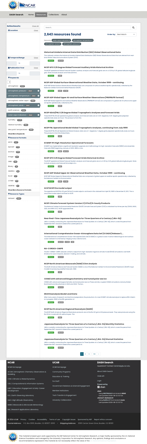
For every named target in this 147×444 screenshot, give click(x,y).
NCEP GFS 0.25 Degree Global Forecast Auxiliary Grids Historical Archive (78, 67)
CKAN (101, 387)
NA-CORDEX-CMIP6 (53, 248)
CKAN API (100, 376)
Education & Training (60, 376)
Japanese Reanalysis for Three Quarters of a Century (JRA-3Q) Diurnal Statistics (83, 339)
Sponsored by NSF (85, 419)
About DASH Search (105, 371)
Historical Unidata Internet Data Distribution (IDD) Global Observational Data (82, 52)
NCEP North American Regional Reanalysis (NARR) (68, 309)
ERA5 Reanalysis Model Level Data (60, 294)
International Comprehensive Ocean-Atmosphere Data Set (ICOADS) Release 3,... (83, 233)
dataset (50, 60)
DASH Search (16, 14)
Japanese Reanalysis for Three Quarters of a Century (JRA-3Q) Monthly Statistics (84, 324)
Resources (41, 14)
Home (31, 14)
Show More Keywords (16, 134)
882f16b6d (107, 393)
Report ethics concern (103, 419)
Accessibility (42, 419)
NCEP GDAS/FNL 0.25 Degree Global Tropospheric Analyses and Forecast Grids (81, 112)
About (64, 14)
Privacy (23, 419)
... (91, 353)
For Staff (55, 381)
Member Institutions (60, 390)
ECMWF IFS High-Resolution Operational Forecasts (68, 143)
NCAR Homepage (14, 367)
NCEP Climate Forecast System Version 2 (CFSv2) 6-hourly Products (77, 203)
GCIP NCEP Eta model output (58, 188)
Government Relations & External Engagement (71, 386)
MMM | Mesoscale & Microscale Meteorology (25, 405)
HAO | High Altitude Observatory (20, 400)
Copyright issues (68, 419)
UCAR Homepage (59, 367)
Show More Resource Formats (19, 190)
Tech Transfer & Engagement (64, 395)
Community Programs (61, 372)
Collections (54, 14)
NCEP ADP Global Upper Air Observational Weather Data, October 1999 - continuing (84, 173)
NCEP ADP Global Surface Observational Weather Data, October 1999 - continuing (84, 82)
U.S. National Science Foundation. (103, 441)
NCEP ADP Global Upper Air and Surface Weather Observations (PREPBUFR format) (84, 97)
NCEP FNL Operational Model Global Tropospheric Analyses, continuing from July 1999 (86, 127)
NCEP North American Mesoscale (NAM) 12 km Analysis (70, 263)
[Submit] (133, 28)
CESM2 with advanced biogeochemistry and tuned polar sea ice (75, 278)
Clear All (35, 26)
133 (94, 354)
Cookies (32, 419)
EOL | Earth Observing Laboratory (21, 395)
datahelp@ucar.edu (122, 366)
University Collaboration (61, 400)
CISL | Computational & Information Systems (26, 383)
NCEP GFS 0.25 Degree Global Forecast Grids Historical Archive (74, 158)
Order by (111, 34)
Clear (36, 30)
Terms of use (54, 419)
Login (99, 381)
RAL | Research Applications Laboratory (23, 409)
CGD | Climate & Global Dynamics (21, 379)
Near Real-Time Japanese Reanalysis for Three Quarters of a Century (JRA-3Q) (82, 218)
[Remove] (69, 40)
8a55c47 (106, 400)
